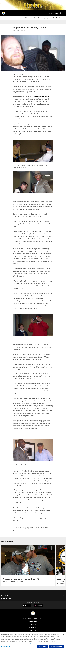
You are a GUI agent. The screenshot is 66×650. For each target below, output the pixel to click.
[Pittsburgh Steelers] (33, 613)
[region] (33, 641)
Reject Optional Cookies (56, 646)
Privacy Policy (33, 621)
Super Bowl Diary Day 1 (40, 96)
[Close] (63, 635)
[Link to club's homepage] (3, 12)
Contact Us (33, 630)
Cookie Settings (5, 646)
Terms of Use (33, 624)
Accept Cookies (42, 646)
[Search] (60, 13)
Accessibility (33, 627)
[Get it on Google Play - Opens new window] (38, 606)
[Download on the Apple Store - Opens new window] (26, 605)
